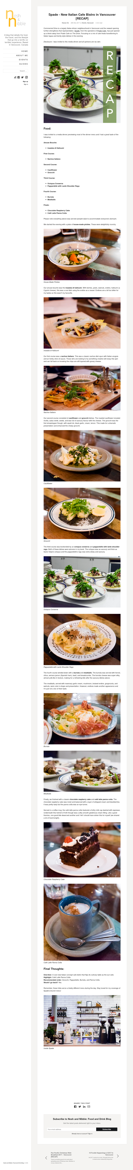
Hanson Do (65, 23)
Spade (77, 31)
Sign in (26, 84)
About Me (22, 55)
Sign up (25, 81)
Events (23, 59)
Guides (23, 64)
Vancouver (90, 23)
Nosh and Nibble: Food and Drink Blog (13, 1163)
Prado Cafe (101, 31)
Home (24, 51)
